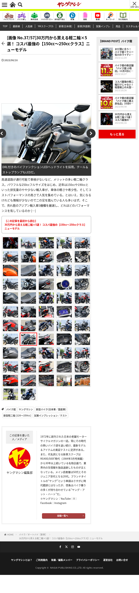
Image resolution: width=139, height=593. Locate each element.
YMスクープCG (45, 26)
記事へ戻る (134, 6)
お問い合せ (122, 560)
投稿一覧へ (62, 515)
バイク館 (11, 409)
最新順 (16, 26)
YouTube (66, 498)
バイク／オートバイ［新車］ (33, 534)
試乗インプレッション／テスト (50, 415)
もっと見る (117, 134)
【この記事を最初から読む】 (46, 224)
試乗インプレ (103, 26)
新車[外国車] (84, 26)
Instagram (60, 503)
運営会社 (108, 560)
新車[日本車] (65, 26)
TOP (5, 26)
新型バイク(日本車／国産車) (51, 409)
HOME (10, 534)
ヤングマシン (26, 409)
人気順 (28, 26)
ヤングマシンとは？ (21, 560)
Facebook (46, 503)
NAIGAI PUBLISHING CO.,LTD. (66, 567)
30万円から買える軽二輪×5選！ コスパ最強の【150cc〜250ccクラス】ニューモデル (61, 538)
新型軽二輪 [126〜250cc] (17, 415)
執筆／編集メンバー (61, 560)
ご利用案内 (42, 560)
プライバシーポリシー (88, 560)
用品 (118, 26)
